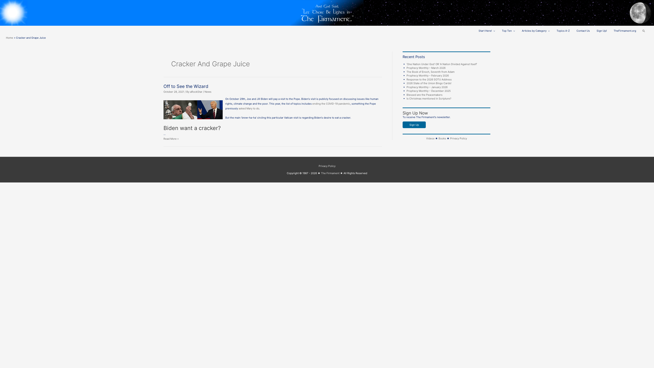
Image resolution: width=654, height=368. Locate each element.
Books (442, 138)
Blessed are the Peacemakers (424, 94)
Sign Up (414, 124)
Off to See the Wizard (186, 86)
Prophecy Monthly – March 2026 (426, 68)
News (208, 91)
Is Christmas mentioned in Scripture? (429, 98)
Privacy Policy (458, 138)
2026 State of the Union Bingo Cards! (429, 83)
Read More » (171, 138)
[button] (643, 31)
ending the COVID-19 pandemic (331, 103)
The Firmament (330, 173)
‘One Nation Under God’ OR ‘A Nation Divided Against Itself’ (442, 64)
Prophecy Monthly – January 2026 (427, 87)
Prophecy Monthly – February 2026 (428, 75)
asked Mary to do (249, 108)
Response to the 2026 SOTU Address (429, 79)
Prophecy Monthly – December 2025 (429, 91)
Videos (430, 138)
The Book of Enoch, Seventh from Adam (431, 71)
